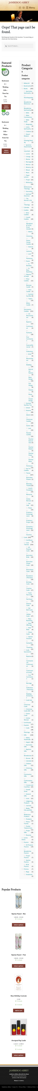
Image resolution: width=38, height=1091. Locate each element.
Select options (6, 107)
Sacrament (29, 191)
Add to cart (18, 1010)
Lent (29, 254)
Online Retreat (28, 500)
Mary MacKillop (29, 619)
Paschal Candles (28, 433)
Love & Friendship (29, 489)
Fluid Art (26, 725)
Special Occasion (29, 637)
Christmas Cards (27, 705)
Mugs (27, 872)
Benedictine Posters (27, 852)
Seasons (28, 410)
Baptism (28, 322)
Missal (28, 170)
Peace (30, 508)
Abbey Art (27, 83)
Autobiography (28, 97)
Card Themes (26, 543)
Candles (26, 210)
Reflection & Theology (28, 188)
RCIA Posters (26, 865)
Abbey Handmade (27, 738)
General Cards (28, 604)
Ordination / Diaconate (29, 688)
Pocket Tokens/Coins (28, 827)
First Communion (29, 339)
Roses (30, 394)
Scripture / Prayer (29, 521)
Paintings (27, 732)
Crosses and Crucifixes (28, 786)
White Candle (28, 304)
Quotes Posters (27, 861)
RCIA (29, 354)
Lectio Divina (25, 838)
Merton (28, 164)
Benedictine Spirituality (27, 109)
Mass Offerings (29, 624)
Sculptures (29, 874)
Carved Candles (27, 218)
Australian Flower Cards (29, 563)
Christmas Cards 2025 (28, 710)
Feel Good (29, 599)
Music (27, 172)
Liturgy (28, 156)
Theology (27, 205)
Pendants (29, 819)
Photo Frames (27, 822)
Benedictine (27, 755)
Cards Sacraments (27, 651)
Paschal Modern (31, 448)
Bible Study (26, 121)
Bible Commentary (28, 116)
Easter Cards (27, 714)
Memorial (29, 494)
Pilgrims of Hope (27, 275)
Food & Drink (27, 790)
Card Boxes (29, 540)
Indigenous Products (28, 802)
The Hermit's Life (28, 199)
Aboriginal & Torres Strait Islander (29, 226)
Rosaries (28, 835)
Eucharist (29, 332)
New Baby (28, 628)
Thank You (29, 647)
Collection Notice (31, 1087)
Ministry (28, 167)
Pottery (26, 869)
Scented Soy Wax (29, 295)
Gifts (25, 735)
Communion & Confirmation (29, 663)
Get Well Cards (29, 609)
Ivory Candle (28, 290)
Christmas (29, 236)
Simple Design (31, 399)
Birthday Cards (28, 583)
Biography (29, 124)
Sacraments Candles (27, 310)
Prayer (28, 180)
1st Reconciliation (29, 315)
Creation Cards (29, 589)
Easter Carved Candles (28, 242)
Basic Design (31, 378)
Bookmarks (27, 86)
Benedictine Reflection (27, 103)
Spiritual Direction (27, 195)
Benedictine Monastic (29, 576)
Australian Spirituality (28, 92)
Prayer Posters (27, 856)
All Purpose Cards (28, 549)
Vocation (29, 535)
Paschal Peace (31, 454)
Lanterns (29, 251)
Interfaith (27, 151)
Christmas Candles (29, 420)
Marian (28, 159)
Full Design (31, 384)
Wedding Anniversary (29, 695)
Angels (28, 742)
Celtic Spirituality (27, 128)
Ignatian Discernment (28, 146)
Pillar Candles (26, 280)
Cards (25, 537)
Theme (28, 473)
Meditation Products (27, 815)
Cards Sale (29, 700)
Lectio (28, 154)
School (28, 408)
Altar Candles (26, 213)
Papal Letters (27, 176)
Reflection (29, 182)
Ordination (29, 351)
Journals (28, 805)
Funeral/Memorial (29, 346)
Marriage (28, 162)
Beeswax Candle (28, 286)
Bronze (28, 758)
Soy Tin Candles (27, 469)
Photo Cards (29, 633)
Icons (27, 798)
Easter (28, 425)
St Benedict (29, 264)
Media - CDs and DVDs (28, 809)
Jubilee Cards (28, 615)
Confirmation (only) (29, 671)
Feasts (28, 261)
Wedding (28, 365)
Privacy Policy (22, 1087)
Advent (30, 231)
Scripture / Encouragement (29, 514)
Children (28, 131)
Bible (27, 113)
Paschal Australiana (31, 440)
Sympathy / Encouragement (29, 528)
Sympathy (29, 643)
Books (26, 88)
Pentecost (29, 258)
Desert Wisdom (27, 135)
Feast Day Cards (29, 594)
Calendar (26, 207)
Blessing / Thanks (29, 484)
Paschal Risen (31, 460)
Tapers (30, 299)
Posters (26, 842)
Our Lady (28, 504)
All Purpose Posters (28, 846)
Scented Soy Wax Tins (28, 404)
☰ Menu (30, 7)
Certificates (27, 722)
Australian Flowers (29, 478)
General (30, 247)
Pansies (31, 390)
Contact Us (14, 1087)
